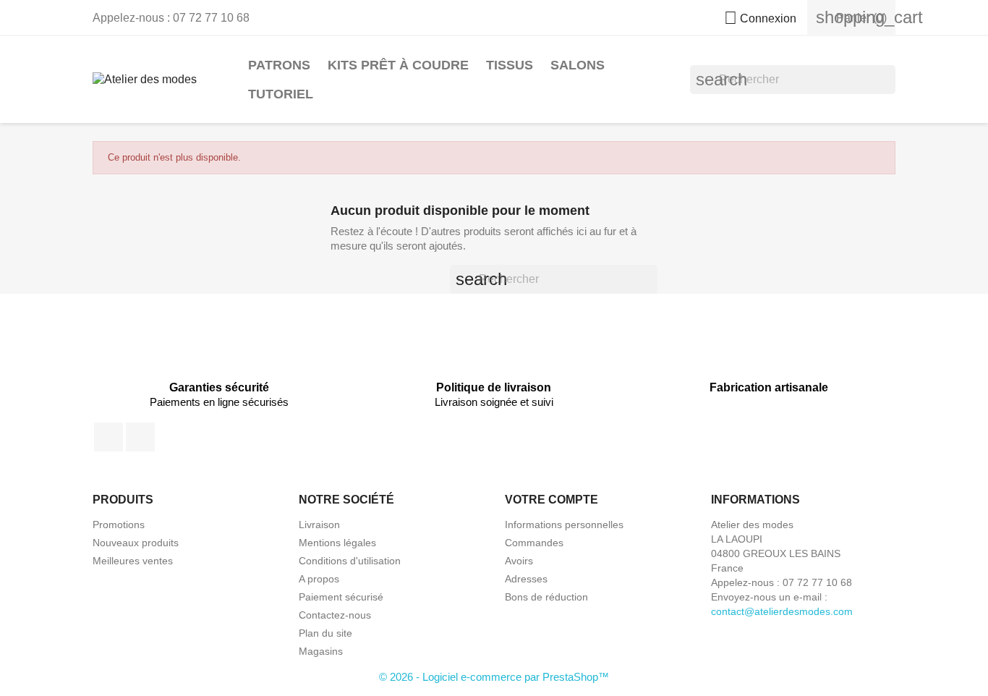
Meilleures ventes (133, 560)
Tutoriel (280, 94)
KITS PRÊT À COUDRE (398, 65)
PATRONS (279, 65)
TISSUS (509, 65)
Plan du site (325, 633)
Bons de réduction (546, 597)
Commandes (534, 542)
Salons (577, 65)
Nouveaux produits (136, 542)
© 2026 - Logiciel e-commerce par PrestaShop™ (494, 677)
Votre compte (551, 499)
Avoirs (519, 560)
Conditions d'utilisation (350, 560)
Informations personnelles (564, 524)
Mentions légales (337, 542)
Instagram (140, 437)
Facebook (108, 437)
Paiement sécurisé (341, 597)
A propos (319, 579)
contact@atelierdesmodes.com (782, 611)
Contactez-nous (335, 615)
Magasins (321, 651)
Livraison (319, 524)
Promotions (119, 524)
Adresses (526, 579)
